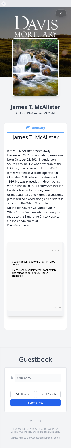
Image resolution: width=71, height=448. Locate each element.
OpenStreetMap (39, 437)
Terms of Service (45, 431)
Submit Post (35, 402)
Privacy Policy (25, 431)
